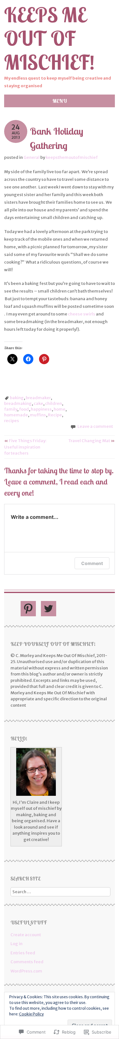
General (31, 157)
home (59, 409)
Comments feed (26, 962)
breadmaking (18, 403)
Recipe (55, 415)
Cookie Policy (31, 1014)
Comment (92, 563)
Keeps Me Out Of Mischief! (49, 39)
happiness (41, 409)
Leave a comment (95, 426)
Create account (25, 934)
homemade (16, 415)
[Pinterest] (28, 608)
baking (17, 397)
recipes (11, 420)
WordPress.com (26, 971)
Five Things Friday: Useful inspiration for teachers (25, 447)
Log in (16, 943)
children (53, 403)
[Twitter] (48, 608)
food (24, 409)
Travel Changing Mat (91, 440)
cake (38, 403)
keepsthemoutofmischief (72, 157)
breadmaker (38, 397)
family (10, 409)
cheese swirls (81, 314)
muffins (38, 415)
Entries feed (22, 953)
